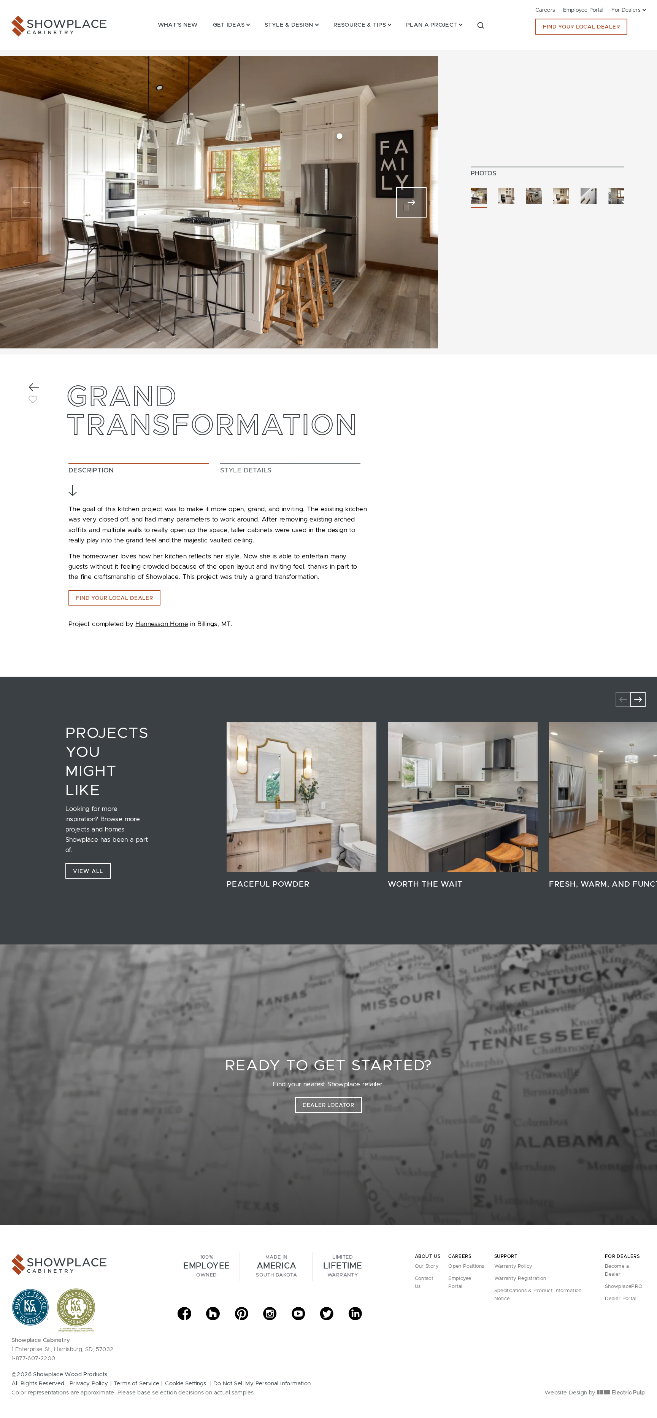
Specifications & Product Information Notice (538, 1294)
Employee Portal (583, 10)
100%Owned (206, 1266)
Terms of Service (136, 1383)
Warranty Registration (520, 1278)
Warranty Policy (513, 1266)
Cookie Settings (185, 1383)
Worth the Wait (425, 884)
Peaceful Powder (268, 884)
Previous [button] (623, 699)
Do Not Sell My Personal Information (262, 1383)
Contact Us (424, 1282)
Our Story (427, 1266)
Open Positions (466, 1266)
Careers (545, 10)
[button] (480, 25)
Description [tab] (91, 470)
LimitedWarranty (342, 1266)
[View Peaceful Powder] (301, 797)
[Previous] (26, 202)
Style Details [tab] (245, 470)
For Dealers (626, 10)
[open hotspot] (339, 136)
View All (88, 871)
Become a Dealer (617, 1270)
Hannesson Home (161, 624)
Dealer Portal (620, 1298)
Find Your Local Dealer (581, 27)
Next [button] (638, 699)
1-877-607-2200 (33, 1358)
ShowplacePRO (624, 1286)
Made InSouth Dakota (276, 1266)
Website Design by (570, 1393)
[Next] (411, 202)
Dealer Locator (328, 1105)
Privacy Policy (89, 1383)
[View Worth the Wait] (463, 797)
